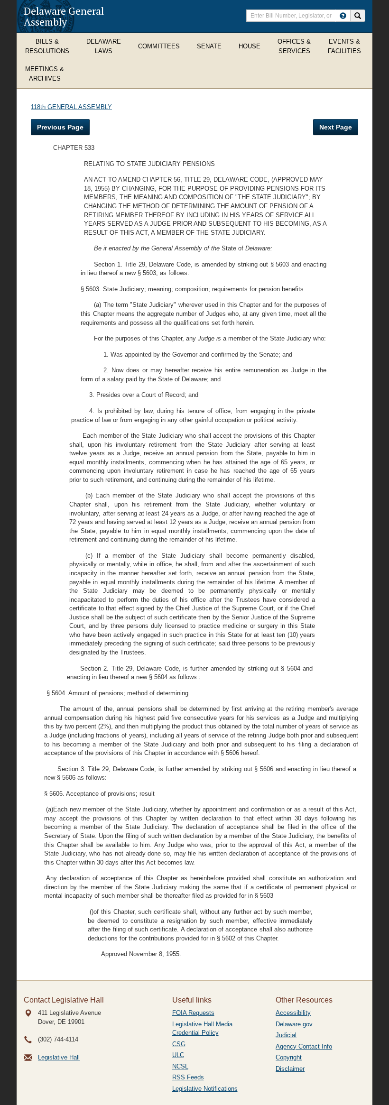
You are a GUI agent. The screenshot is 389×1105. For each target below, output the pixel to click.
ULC (178, 1055)
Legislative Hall (59, 1057)
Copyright (289, 1057)
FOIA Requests (193, 1012)
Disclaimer (290, 1068)
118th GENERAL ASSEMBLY (71, 106)
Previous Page (60, 127)
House (249, 46)
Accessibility (293, 1012)
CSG (178, 1044)
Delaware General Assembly (64, 16)
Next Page (335, 127)
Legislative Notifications (205, 1088)
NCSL (180, 1066)
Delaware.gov (294, 1024)
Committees (159, 46)
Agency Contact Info (304, 1046)
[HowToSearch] (343, 15)
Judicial (286, 1035)
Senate (209, 46)
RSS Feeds (188, 1077)
